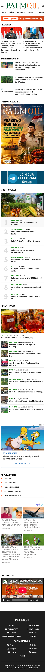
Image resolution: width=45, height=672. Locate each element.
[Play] (4, 600)
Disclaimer (11, 633)
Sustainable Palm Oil (12, 491)
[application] (22, 590)
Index (11, 626)
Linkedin (34, 649)
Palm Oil (7, 479)
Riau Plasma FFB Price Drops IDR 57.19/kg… (22, 345)
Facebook (13, 645)
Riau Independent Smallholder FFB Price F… (25, 355)
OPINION (14, 294)
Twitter (34, 645)
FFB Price (13, 342)
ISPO (11, 370)
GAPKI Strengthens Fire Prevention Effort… (24, 364)
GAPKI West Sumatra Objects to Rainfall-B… (26, 410)
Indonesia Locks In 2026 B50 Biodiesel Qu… (26, 279)
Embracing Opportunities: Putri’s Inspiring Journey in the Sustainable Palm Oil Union (28, 91)
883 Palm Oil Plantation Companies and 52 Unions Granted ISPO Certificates (29, 79)
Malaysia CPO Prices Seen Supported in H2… (26, 270)
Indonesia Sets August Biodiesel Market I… (24, 223)
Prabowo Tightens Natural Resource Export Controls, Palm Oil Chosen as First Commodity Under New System (11, 46)
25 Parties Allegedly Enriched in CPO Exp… (26, 392)
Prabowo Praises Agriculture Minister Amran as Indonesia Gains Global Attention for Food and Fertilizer (32, 45)
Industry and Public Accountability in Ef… (26, 297)
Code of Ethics (33, 626)
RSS (23, 656)
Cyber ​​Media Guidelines (11, 636)
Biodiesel (15, 220)
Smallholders (17, 229)
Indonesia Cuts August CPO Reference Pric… (22, 251)
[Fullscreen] (41, 600)
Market (14, 238)
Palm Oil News (10, 483)
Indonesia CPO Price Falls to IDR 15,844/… (18, 338)
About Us (33, 633)
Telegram (34, 652)
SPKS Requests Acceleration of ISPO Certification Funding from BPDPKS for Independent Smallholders (28, 66)
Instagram (13, 649)
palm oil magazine (11, 487)
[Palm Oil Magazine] (22, 5)
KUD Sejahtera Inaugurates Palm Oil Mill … (26, 288)
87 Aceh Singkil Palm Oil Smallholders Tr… (26, 401)
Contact (33, 636)
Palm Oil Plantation (12, 495)
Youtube (13, 652)
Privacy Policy (33, 629)
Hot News (13, 389)
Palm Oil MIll (16, 285)
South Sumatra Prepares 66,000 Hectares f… (26, 382)
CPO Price (15, 248)
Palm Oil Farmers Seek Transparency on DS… (26, 260)
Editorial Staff (11, 629)
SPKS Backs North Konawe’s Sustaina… (22, 233)
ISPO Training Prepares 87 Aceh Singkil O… (25, 373)
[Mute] (37, 600)
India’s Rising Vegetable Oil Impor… (25, 241)
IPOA (11, 361)
